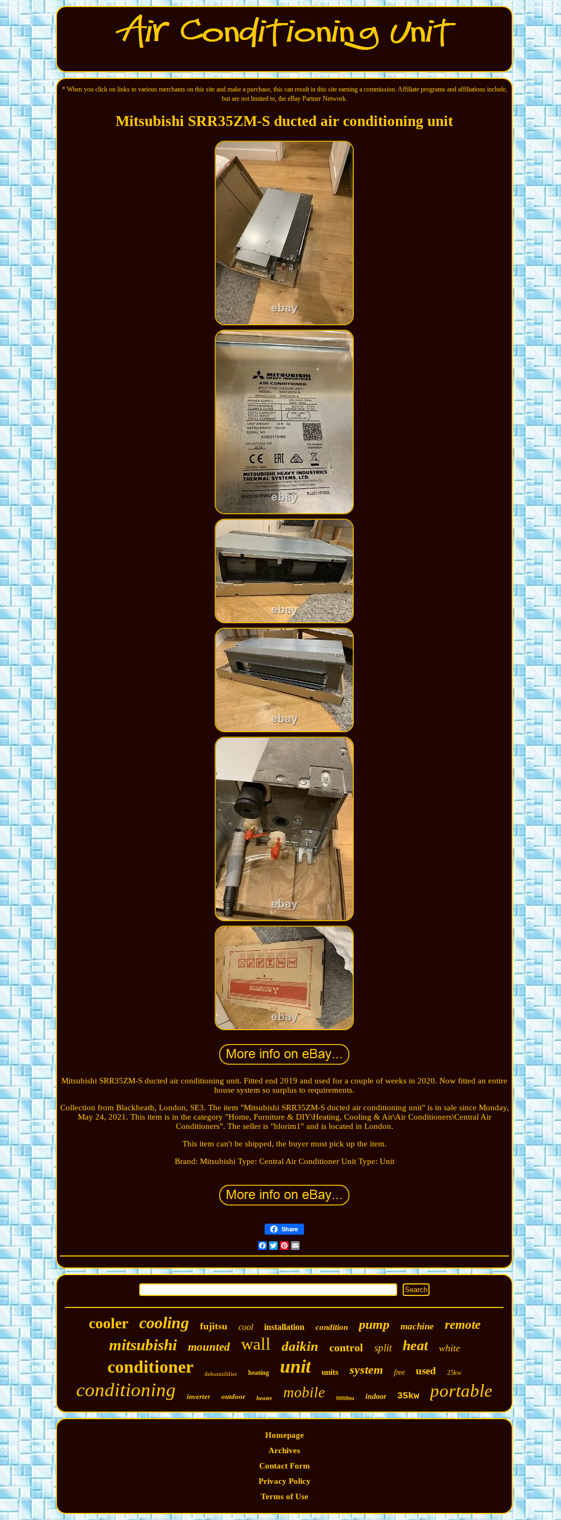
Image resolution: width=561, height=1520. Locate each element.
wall (256, 1343)
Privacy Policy (285, 1481)
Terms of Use (284, 1496)
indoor (375, 1396)
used (426, 1370)
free (399, 1372)
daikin (300, 1346)
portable (461, 1391)
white (449, 1348)
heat (415, 1345)
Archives (284, 1450)
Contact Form (284, 1465)
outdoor (233, 1396)
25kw (454, 1372)
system (366, 1369)
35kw (408, 1396)
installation (284, 1327)
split (383, 1347)
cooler (108, 1323)
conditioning (126, 1390)
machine (417, 1326)
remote (462, 1325)
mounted (209, 1346)
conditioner (150, 1366)
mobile (304, 1392)
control (346, 1347)
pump (374, 1324)
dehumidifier (220, 1373)
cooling (164, 1322)
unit (295, 1366)
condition (332, 1327)
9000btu (345, 1398)
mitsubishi (143, 1344)
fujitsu (213, 1326)
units (330, 1372)
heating (258, 1372)
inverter (198, 1396)
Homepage (284, 1435)
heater (264, 1398)
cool (245, 1327)
